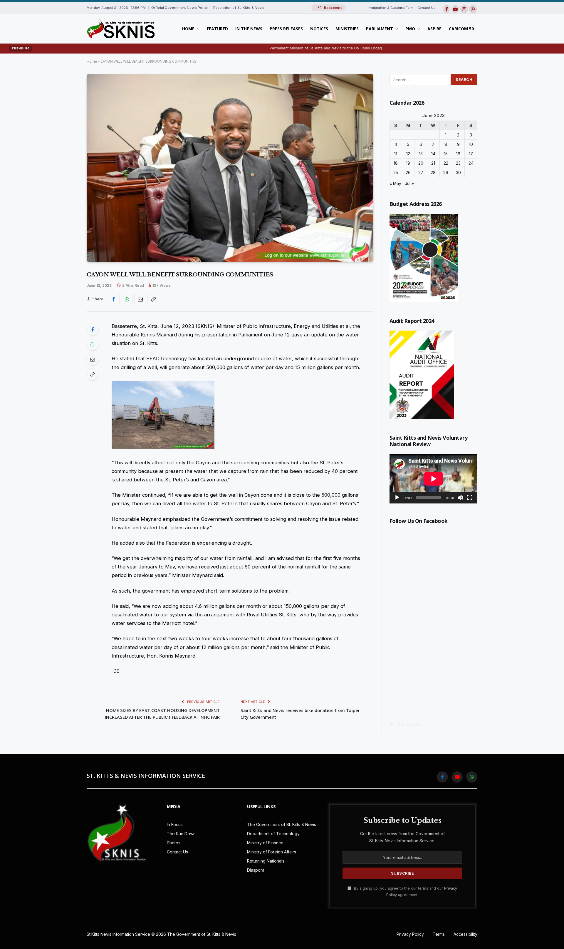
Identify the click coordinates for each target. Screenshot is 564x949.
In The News (248, 28)
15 (446, 153)
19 (408, 163)
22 (446, 163)
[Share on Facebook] (114, 299)
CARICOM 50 (461, 28)
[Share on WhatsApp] (127, 299)
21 (433, 163)
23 (458, 163)
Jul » (409, 183)
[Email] (92, 359)
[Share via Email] (140, 299)
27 (420, 172)
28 (433, 172)
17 (471, 153)
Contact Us (426, 8)
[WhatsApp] (92, 344)
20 (420, 163)
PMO (410, 28)
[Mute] (460, 498)
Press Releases (286, 28)
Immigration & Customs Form (390, 8)
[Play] (397, 498)
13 (421, 153)
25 (395, 172)
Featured (217, 28)
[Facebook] (92, 329)
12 (408, 153)
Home (188, 28)
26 (408, 172)
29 (445, 172)
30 (458, 172)
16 (458, 153)
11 (395, 153)
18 (396, 163)
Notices (319, 28)
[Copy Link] (153, 299)
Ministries (347, 28)
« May (395, 183)
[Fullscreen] (470, 498)
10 (471, 144)
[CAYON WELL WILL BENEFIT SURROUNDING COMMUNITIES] (230, 168)
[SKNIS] (121, 29)
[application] (433, 478)
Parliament (379, 28)
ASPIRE (434, 28)
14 (433, 153)
